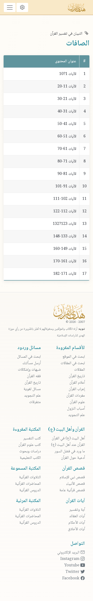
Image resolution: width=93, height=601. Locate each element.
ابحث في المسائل (29, 357)
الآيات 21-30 (66, 99)
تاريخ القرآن (77, 376)
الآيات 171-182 (64, 274)
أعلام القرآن (77, 383)
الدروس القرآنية (30, 490)
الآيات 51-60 (66, 136)
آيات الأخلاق (76, 529)
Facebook (71, 578)
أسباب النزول (76, 408)
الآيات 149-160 (64, 249)
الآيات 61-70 (66, 149)
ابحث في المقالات (73, 363)
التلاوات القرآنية (30, 477)
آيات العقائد (77, 516)
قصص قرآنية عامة (72, 490)
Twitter (73, 572)
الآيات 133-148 (64, 236)
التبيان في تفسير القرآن (66, 34)
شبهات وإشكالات (29, 370)
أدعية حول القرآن (73, 458)
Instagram (70, 559)
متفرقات (35, 402)
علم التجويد (76, 415)
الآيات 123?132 (64, 224)
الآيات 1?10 (67, 74)
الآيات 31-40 (66, 111)
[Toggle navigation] (10, 7)
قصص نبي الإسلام (72, 477)
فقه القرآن (34, 376)
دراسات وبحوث (30, 451)
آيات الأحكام (76, 523)
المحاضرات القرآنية (28, 484)
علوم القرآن (77, 402)
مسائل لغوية (32, 389)
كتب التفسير (32, 438)
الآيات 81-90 (66, 174)
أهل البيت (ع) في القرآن (68, 438)
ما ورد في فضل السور (70, 451)
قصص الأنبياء (75, 484)
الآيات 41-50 (66, 124)
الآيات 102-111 (64, 199)
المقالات (79, 370)
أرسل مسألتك (31, 363)
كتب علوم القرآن (29, 445)
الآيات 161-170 (64, 261)
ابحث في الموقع (73, 357)
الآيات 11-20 (66, 86)
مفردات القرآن (75, 395)
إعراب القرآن (77, 389)
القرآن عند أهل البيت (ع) (68, 445)
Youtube (72, 565)
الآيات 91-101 (65, 186)
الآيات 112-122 (64, 211)
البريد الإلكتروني (68, 552)
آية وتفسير (77, 510)
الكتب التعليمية (30, 458)
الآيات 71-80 (66, 161)
